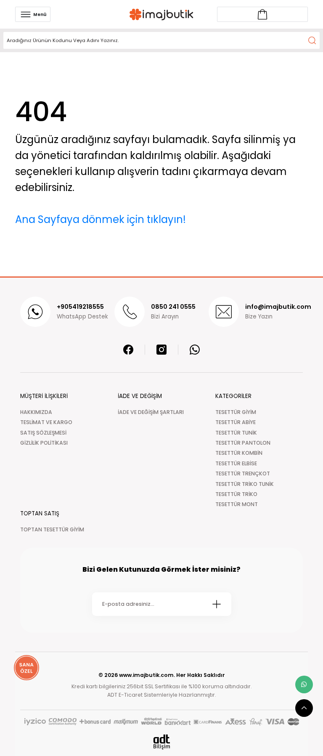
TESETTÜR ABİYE (235, 422)
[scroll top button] (304, 708)
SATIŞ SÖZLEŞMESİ (43, 432)
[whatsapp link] (304, 684)
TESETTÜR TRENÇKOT (242, 473)
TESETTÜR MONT (236, 504)
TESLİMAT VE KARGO (46, 422)
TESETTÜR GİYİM (235, 412)
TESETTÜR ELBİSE (236, 463)
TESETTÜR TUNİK (236, 432)
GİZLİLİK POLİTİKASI (44, 442)
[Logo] (161, 14)
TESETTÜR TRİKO (236, 494)
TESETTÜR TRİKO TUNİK (244, 484)
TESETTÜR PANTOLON (242, 442)
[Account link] (262, 14)
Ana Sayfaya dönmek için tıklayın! (100, 219)
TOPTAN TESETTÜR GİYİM (52, 529)
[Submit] (216, 604)
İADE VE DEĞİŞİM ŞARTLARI (151, 412)
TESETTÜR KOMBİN (238, 452)
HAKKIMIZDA (36, 412)
